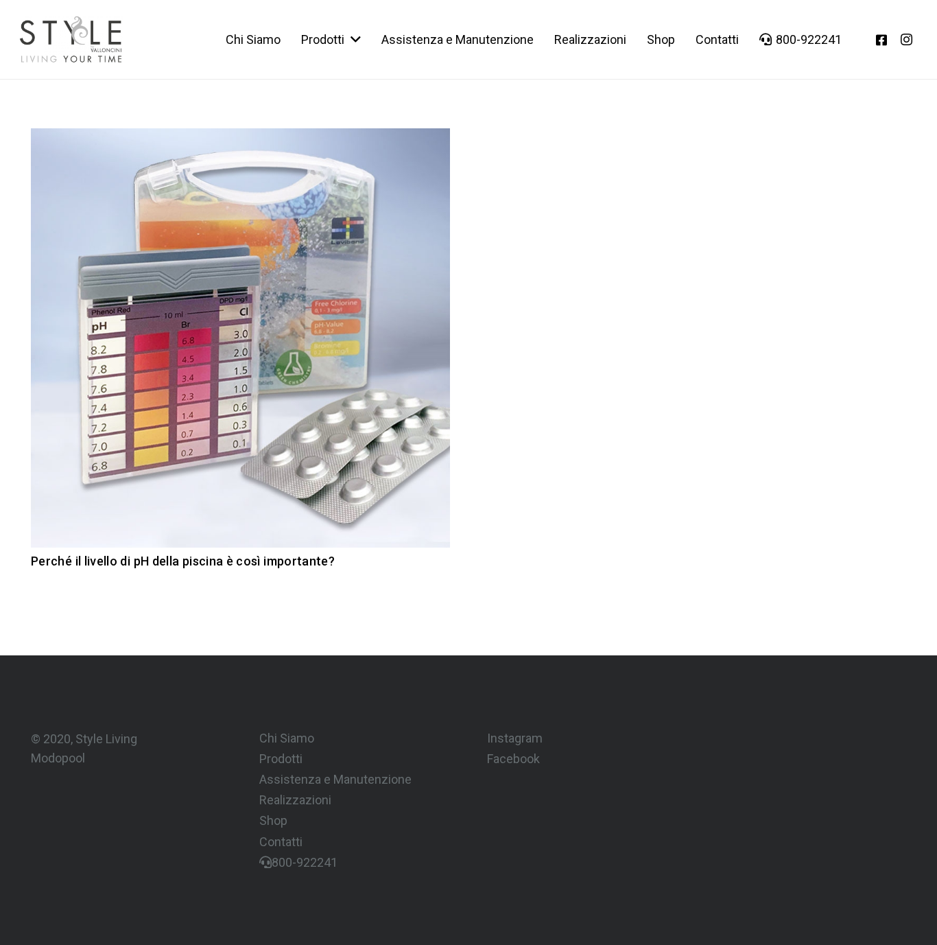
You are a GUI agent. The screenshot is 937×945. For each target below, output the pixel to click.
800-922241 (304, 862)
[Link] (71, 39)
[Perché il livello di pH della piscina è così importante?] (240, 137)
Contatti (281, 842)
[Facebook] (881, 39)
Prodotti (281, 758)
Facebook (513, 758)
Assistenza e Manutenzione (335, 779)
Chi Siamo (286, 738)
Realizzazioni (295, 800)
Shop (273, 820)
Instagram (515, 738)
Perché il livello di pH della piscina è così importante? (183, 561)
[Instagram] (906, 39)
